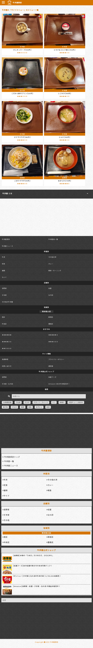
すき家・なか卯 (7, 384)
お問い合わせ (7, 366)
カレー (50, 264)
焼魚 (30, 407)
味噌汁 (62, 402)
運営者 (50, 366)
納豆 (48, 407)
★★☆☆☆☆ (7, 348)
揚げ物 (5, 407)
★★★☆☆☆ (53, 342)
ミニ (53, 402)
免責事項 (5, 359)
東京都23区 (46, 533)
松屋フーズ (52, 377)
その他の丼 (52, 257)
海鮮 (22, 407)
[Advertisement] (46, 430)
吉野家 (4, 288)
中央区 (4, 324)
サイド (4, 277)
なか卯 (50, 295)
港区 (3, 317)
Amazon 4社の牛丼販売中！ (59, 384)
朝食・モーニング (54, 271)
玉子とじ (39, 407)
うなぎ (18, 402)
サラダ (27, 402)
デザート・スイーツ (41, 402)
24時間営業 (7, 402)
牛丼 (3, 257)
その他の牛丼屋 (7, 302)
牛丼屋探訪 (17, 2)
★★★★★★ (7, 335)
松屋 (50, 288)
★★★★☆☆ (7, 342)
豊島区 (50, 324)
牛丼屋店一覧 (53, 239)
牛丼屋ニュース (7, 246)
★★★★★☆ (53, 335)
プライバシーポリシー (56, 359)
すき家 (4, 295)
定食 (3, 264)
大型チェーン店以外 (76, 402)
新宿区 (50, 317)
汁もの (14, 407)
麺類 (3, 271)
